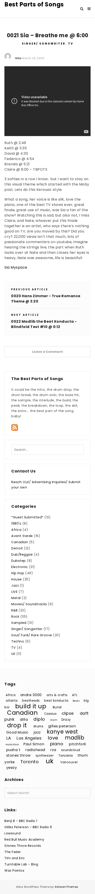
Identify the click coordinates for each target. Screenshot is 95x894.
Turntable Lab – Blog (21, 864)
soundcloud (70, 750)
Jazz (15, 585)
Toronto (29, 762)
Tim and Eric (14, 858)
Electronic (19, 567)
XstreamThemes (66, 887)
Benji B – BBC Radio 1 (20, 821)
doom (53, 720)
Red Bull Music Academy (24, 839)
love (53, 737)
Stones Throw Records (22, 845)
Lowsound (12, 833)
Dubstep (18, 560)
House (16, 579)
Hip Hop (17, 573)
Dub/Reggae (22, 554)
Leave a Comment (47, 351)
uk (49, 760)
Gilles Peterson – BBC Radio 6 (28, 827)
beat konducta (56, 701)
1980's (16, 523)
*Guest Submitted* (27, 517)
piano (56, 744)
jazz (37, 732)
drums (38, 726)
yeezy (11, 767)
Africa (16, 529)
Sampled (19, 623)
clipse (68, 713)
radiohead (35, 749)
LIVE (14, 591)
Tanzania (65, 755)
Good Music (17, 732)
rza (53, 749)
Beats (76, 701)
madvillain (12, 744)
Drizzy (66, 720)
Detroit (17, 548)
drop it (17, 725)
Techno (17, 641)
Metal (16, 598)
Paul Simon (33, 744)
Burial (57, 707)
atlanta (12, 701)
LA (8, 738)
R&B (14, 610)
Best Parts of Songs (34, 4)
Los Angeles (29, 738)
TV (70, 43)
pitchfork (77, 744)
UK (13, 654)
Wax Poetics (14, 870)
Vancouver (69, 762)
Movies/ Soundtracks (29, 604)
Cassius (50, 714)
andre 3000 (31, 694)
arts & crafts (57, 695)
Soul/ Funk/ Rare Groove (31, 635)
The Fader (12, 852)
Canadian (19, 542)
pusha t (13, 749)
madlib (74, 737)
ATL (75, 695)
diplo (39, 719)
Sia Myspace (15, 267)
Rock (15, 616)
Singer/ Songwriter (43, 43)
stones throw (18, 755)
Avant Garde (22, 536)
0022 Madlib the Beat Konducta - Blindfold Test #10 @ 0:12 (44, 324)
